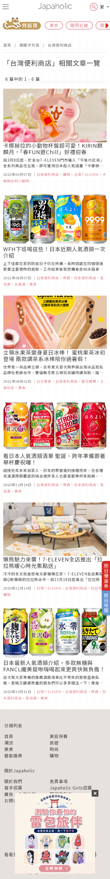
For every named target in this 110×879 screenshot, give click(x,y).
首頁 (7, 45)
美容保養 (59, 736)
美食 (8, 749)
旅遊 (54, 742)
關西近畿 (79, 25)
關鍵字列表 (29, 45)
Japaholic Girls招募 (71, 787)
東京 (53, 25)
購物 (54, 755)
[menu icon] (5, 6)
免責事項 (59, 781)
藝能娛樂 (13, 755)
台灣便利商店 (60, 45)
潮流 (8, 742)
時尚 (54, 749)
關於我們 (13, 781)
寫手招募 (13, 787)
